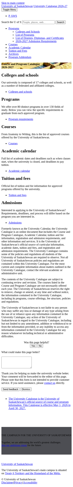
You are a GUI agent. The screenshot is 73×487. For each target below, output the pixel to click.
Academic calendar (19, 170)
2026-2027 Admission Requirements (36, 41)
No (40, 346)
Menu (9, 9)
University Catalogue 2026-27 (50, 6)
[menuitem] (40, 35)
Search (60, 22)
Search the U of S (11, 22)
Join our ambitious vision (14, 445)
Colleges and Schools (28, 31)
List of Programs (25, 34)
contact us (49, 382)
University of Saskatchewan (17, 6)
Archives (14, 53)
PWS (13, 15)
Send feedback (10, 389)
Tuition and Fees (18, 50)
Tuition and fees (17, 195)
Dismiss (26, 389)
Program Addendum (20, 57)
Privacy (18, 482)
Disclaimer (7, 482)
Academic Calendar (20, 47)
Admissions (15, 222)
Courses (13, 44)
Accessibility (30, 482)
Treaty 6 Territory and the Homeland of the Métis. (33, 473)
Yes (33, 346)
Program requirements (21, 119)
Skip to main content (12, 2)
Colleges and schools (20, 91)
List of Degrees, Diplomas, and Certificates (40, 38)
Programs (14, 28)
